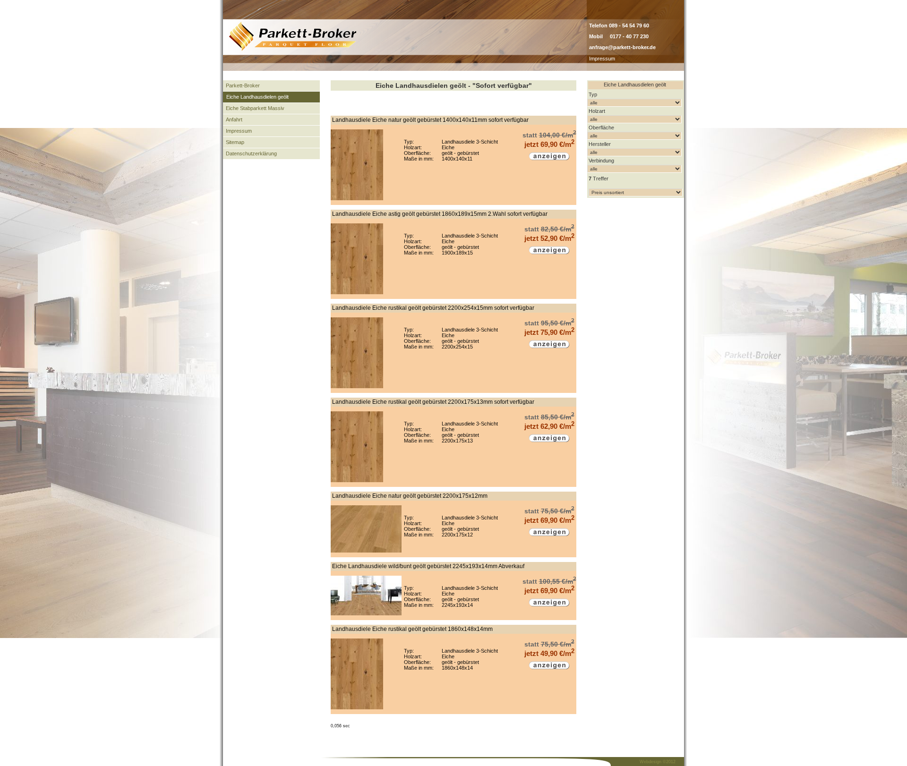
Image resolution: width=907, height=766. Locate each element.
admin (625, 58)
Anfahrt (234, 119)
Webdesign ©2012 (658, 761)
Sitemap (235, 142)
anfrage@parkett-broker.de (622, 47)
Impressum (602, 58)
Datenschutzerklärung (251, 153)
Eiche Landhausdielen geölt (257, 97)
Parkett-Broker (243, 85)
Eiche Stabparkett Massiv (255, 108)
